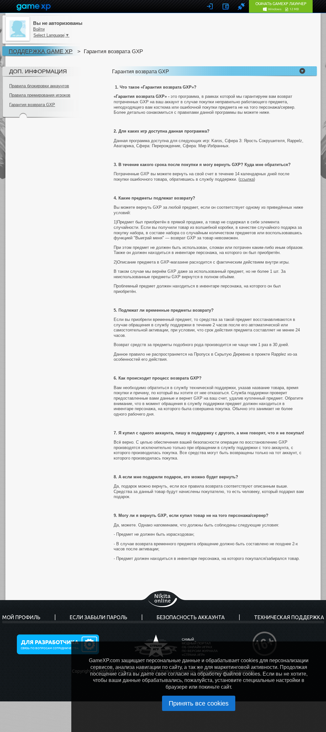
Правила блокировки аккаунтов (39, 85)
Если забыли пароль (98, 617)
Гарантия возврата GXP (32, 104)
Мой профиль (21, 617)
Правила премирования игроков (39, 95)
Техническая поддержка (289, 617)
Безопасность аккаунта (191, 617)
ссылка (247, 179)
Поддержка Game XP (41, 51)
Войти (39, 29)
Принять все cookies (199, 703)
